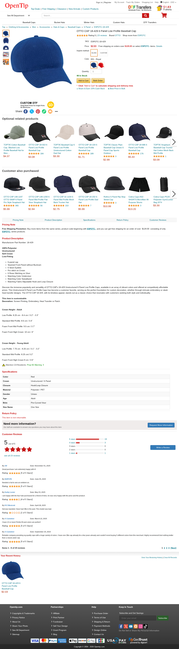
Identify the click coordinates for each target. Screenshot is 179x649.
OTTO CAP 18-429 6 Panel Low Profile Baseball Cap (11, 586)
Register (107, 2)
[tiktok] (145, 626)
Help (156, 2)
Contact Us (99, 634)
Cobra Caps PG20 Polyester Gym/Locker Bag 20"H (163, 199)
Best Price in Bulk (117, 88)
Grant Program (59, 630)
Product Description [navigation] (53, 220)
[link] (44, 111)
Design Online (100, 630)
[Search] (145, 15)
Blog (55, 634)
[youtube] (131, 626)
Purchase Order (101, 613)
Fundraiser (58, 622)
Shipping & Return (102, 622)
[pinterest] (38, 111)
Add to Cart (83, 80)
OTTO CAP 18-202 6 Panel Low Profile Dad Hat (88, 199)
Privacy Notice (18, 617)
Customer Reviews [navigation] (158, 220)
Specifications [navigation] (89, 220)
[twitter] (32, 111)
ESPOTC (142, 35)
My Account (119, 2)
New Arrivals (74, 9)
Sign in (99, 2)
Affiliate (56, 613)
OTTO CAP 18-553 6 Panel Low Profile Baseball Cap (38, 147)
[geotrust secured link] (138, 640)
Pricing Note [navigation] (18, 220)
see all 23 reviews (12, 455)
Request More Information (161, 425)
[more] (56, 111)
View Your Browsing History (151, 558)
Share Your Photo (20, 626)
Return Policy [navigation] (122, 220)
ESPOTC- (91, 229)
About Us (16, 622)
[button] (168, 2)
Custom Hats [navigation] (119, 22)
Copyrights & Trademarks (23, 613)
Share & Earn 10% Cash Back (91, 88)
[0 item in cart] (164, 16)
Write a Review (163, 447)
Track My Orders (133, 2)
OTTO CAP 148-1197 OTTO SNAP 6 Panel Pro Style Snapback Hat (14, 199)
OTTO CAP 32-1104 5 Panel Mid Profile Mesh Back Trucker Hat (64, 199)
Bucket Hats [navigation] (59, 22)
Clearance (61, 9)
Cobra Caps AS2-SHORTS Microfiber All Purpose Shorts (139, 199)
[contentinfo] (16, 6)
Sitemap (15, 634)
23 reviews (102, 35)
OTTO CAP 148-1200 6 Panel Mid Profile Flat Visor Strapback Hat (39, 199)
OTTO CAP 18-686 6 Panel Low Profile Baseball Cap (138, 147)
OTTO (118, 35)
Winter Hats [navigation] (89, 22)
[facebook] (25, 111)
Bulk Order (98, 80)
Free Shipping (48, 9)
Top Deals (35, 9)
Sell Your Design (60, 626)
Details (159, 46)
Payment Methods (102, 626)
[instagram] (140, 626)
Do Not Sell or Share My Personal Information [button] (139, 630)
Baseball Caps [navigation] (29, 22)
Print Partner (58, 617)
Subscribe (162, 618)
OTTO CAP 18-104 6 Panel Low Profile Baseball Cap (88, 147)
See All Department (15, 15)
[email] (50, 111)
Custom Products (91, 9)
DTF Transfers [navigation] (149, 22)
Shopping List (147, 2)
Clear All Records (170, 558)
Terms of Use (100, 617)
